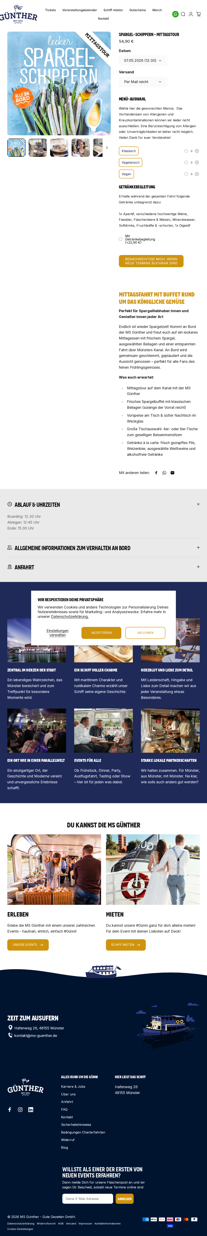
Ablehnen (145, 633)
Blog (64, 1147)
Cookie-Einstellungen (20, 1229)
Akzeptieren (101, 633)
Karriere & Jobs (73, 1086)
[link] (36, 731)
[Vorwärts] (101, 90)
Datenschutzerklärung (20, 1223)
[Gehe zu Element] (16, 148)
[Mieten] (153, 869)
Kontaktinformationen (108, 1223)
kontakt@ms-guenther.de (35, 1035)
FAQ (64, 1109)
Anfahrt (67, 1102)
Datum (125, 51)
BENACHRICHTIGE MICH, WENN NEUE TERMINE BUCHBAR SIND (151, 261)
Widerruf (68, 1140)
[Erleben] (54, 869)
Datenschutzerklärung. (70, 616)
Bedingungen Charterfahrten (83, 1132)
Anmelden (125, 1199)
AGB (60, 1223)
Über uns (68, 1094)
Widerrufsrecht (46, 1223)
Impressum (85, 1223)
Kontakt (67, 1117)
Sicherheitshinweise (76, 1125)
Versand (126, 72)
